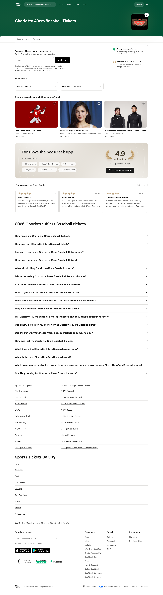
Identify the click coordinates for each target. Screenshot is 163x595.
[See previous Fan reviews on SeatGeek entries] (134, 185)
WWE (17, 410)
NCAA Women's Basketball (73, 403)
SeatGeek (19, 523)
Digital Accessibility (93, 553)
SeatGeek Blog (91, 557)
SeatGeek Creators (93, 577)
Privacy (134, 586)
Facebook (111, 541)
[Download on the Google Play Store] (41, 550)
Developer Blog (135, 541)
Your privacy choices (112, 586)
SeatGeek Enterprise (93, 573)
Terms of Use (46, 70)
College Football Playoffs (72, 441)
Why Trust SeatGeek (93, 549)
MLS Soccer (20, 429)
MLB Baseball (21, 403)
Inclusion (88, 545)
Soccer (18, 441)
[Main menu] (146, 4)
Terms (125, 586)
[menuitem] (62, 4)
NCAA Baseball (32, 523)
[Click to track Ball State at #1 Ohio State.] (54, 103)
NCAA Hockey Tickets (70, 422)
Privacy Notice (20, 70)
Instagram (111, 545)
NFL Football (20, 397)
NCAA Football (67, 391)
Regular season (23, 39)
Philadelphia (20, 514)
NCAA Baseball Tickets (71, 416)
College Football (22, 416)
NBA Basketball (22, 391)
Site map (144, 586)
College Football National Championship (79, 448)
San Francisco (21, 495)
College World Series (70, 429)
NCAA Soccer (67, 410)
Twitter (110, 537)
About (87, 537)
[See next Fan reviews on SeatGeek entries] (144, 185)
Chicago (18, 489)
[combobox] (40, 4)
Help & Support (91, 565)
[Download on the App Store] (23, 550)
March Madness (68, 435)
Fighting (18, 435)
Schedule (36, 39)
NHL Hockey (20, 422)
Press (87, 561)
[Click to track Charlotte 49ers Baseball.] (146, 15)
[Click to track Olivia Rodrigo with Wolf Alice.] (99, 103)
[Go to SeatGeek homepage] (18, 4)
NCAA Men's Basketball (71, 397)
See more (96, 206)
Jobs (86, 541)
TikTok (109, 549)
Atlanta (18, 507)
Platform (133, 537)
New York (19, 470)
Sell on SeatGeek (92, 569)
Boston (18, 476)
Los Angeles (20, 482)
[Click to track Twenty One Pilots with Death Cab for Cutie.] (143, 103)
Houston (18, 501)
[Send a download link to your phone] (56, 538)
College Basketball (23, 448)
